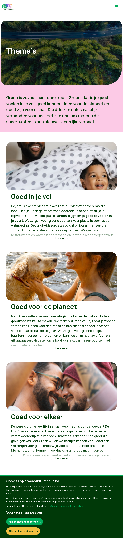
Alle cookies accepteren (23, 521)
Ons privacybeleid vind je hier (67, 506)
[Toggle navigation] (116, 7)
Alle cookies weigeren (22, 531)
